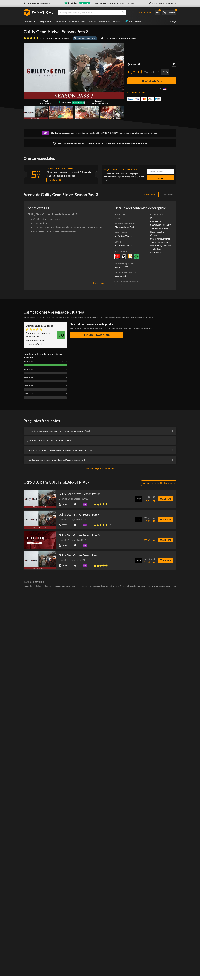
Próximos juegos (77, 21)
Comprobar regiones (136, 92)
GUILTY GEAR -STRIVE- (108, 133)
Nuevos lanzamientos (99, 21)
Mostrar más (98, 283)
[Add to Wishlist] (174, 64)
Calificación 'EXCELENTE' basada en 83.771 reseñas (113, 3)
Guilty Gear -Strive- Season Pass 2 (79, 493)
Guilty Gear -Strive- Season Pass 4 (79, 514)
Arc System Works (123, 245)
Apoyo (173, 21)
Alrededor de (150, 194)
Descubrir (28, 21)
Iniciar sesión (145, 12)
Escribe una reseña (97, 334)
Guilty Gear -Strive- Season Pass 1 (79, 555)
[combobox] (100, 12)
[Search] (123, 12)
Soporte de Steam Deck (125, 272)
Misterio (117, 21)
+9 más (125, 266)
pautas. (151, 317)
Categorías (44, 21)
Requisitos (168, 194)
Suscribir (160, 178)
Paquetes (59, 21)
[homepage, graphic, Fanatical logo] (38, 12)
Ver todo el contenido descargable (159, 483)
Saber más (142, 143)
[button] (37, 3)
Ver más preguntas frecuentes (100, 468)
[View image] (61, 112)
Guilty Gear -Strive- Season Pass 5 (79, 535)
